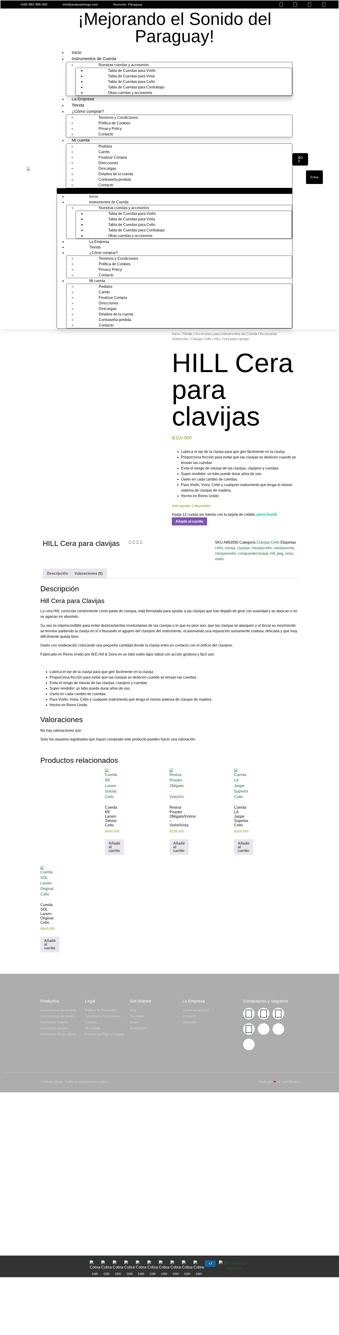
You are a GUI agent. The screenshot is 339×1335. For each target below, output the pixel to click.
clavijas (243, 548)
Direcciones (108, 163)
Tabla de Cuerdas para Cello (131, 82)
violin (219, 559)
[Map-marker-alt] (249, 1044)
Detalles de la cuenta (115, 174)
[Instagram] (249, 1013)
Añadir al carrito (189, 521)
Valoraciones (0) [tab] (88, 573)
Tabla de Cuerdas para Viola (131, 76)
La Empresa (83, 99)
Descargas (107, 168)
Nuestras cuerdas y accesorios (123, 65)
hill (272, 553)
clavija (230, 548)
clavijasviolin (225, 553)
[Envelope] (263, 1029)
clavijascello (261, 548)
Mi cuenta (81, 140)
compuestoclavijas (253, 553)
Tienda (78, 105)
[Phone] (278, 1029)
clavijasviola (284, 548)
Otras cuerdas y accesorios (130, 93)
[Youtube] (278, 1013)
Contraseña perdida (114, 179)
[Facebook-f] (263, 1013)
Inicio (76, 52)
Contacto (105, 134)
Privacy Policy (110, 129)
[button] (225, 4)
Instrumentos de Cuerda (94, 58)
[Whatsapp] (249, 1029)
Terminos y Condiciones (118, 118)
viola (289, 553)
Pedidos (105, 146)
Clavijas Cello (201, 339)
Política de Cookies (114, 123)
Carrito (104, 152)
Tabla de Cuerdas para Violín (132, 71)
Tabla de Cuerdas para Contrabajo (136, 87)
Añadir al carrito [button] (114, 847)
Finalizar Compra (112, 157)
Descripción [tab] (57, 573)
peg (280, 553)
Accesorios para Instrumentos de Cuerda (226, 334)
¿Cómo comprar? (88, 111)
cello (219, 548)
